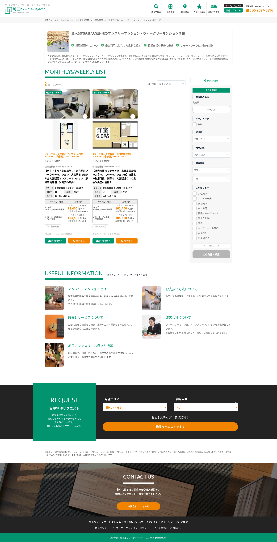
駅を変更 (211, 109)
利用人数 (181, 399)
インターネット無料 (208, 228)
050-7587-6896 (261, 10)
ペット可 (202, 208)
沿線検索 (170, 12)
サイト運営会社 (159, 528)
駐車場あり (203, 238)
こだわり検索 (199, 12)
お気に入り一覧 (234, 5)
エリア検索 (156, 12)
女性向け (202, 193)
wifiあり (202, 233)
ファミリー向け (206, 198)
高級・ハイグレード (208, 213)
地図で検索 (212, 80)
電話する (80, 240)
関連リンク (101, 528)
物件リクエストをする (170, 427)
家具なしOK (204, 218)
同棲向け (202, 203)
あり (200, 124)
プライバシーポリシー (137, 528)
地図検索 (185, 12)
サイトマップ (116, 528)
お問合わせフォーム (138, 506)
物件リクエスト (233, 10)
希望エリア (112, 399)
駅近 (200, 223)
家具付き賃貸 (213, 12)
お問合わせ (57, 240)
